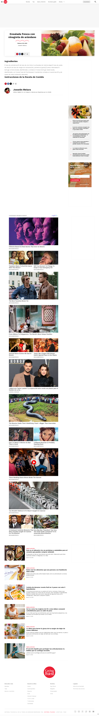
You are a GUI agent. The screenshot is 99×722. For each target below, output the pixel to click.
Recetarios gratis (52, 1)
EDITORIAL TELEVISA (49, 712)
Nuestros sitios (31, 683)
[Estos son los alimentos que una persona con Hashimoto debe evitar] (15, 572)
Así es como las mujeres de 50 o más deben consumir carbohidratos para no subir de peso (45, 610)
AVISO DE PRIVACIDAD (84, 184)
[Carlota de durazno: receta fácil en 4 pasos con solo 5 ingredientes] (15, 592)
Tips (33, 1)
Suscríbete (86, 1)
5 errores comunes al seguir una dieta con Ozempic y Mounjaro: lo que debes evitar (81, 128)
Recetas (28, 1)
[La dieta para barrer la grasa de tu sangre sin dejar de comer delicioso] (15, 631)
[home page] (5, 2)
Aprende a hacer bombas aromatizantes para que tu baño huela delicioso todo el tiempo (81, 155)
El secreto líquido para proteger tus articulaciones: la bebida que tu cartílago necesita (45, 649)
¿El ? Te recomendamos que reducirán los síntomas (81, 135)
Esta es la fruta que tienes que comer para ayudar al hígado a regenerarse (81, 122)
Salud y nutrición (30, 548)
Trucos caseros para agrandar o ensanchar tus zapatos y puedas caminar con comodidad (81, 143)
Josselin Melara (22, 45)
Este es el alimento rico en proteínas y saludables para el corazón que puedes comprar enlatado (46, 551)
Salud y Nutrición (41, 1)
